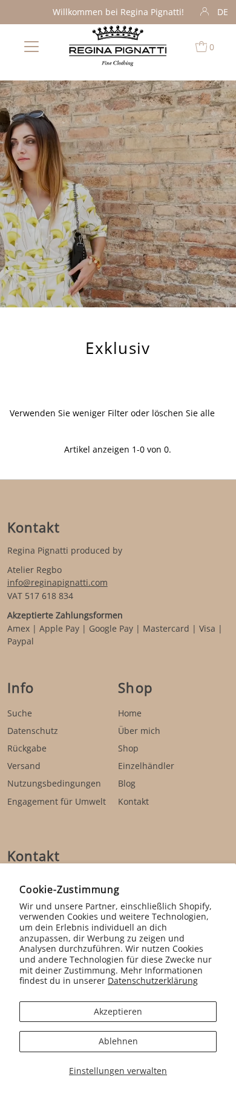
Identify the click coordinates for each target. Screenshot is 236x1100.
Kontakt (133, 801)
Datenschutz (32, 730)
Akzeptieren (118, 1011)
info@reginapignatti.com (57, 582)
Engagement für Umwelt (56, 801)
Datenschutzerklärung (153, 980)
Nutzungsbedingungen (54, 783)
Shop (128, 748)
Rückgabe (27, 748)
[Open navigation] (31, 46)
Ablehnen (118, 1041)
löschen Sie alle (183, 413)
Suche (19, 713)
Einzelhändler (146, 765)
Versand (24, 765)
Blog (127, 783)
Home (130, 713)
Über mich (139, 730)
